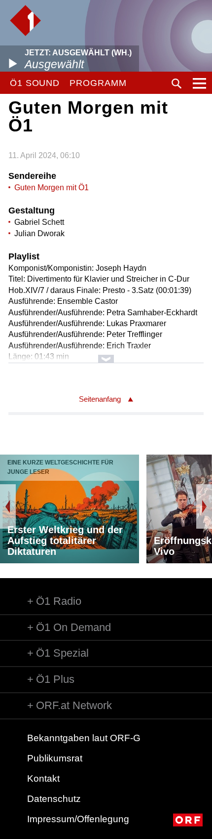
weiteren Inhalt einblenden (106, 354)
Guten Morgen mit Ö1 (51, 187)
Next (204, 506)
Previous (8, 506)
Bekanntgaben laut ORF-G (84, 738)
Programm (98, 83)
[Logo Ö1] (25, 20)
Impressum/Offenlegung (78, 819)
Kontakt (43, 778)
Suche (176, 83)
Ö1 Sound (35, 83)
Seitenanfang (100, 399)
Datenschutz (54, 799)
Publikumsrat (54, 758)
